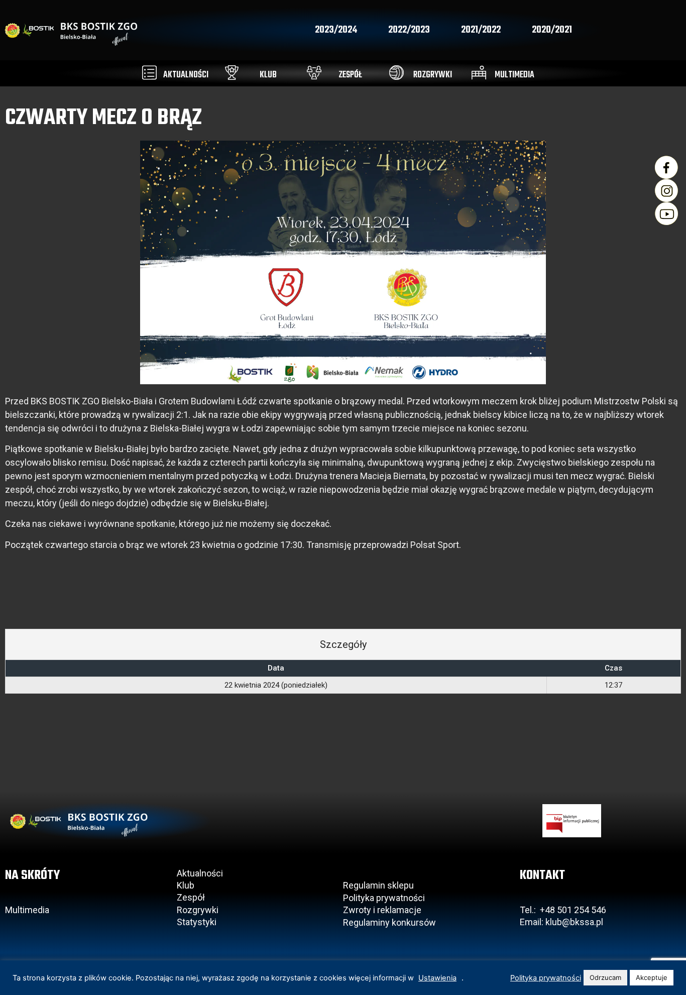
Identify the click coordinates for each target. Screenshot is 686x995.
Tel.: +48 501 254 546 (563, 910)
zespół (350, 75)
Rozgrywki (197, 910)
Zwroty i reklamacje (382, 910)
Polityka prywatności (384, 898)
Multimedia (27, 910)
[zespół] (314, 72)
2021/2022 (481, 30)
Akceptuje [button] (651, 977)
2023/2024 (336, 30)
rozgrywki (432, 75)
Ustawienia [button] (437, 977)
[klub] (231, 72)
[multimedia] (479, 72)
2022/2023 (409, 30)
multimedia (514, 75)
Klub (186, 885)
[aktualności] (149, 72)
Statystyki (196, 922)
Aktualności (200, 873)
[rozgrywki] (396, 72)
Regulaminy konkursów (389, 922)
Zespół (191, 897)
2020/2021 (552, 30)
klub (268, 75)
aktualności (185, 75)
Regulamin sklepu (378, 885)
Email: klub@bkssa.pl (561, 922)
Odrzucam (605, 977)
